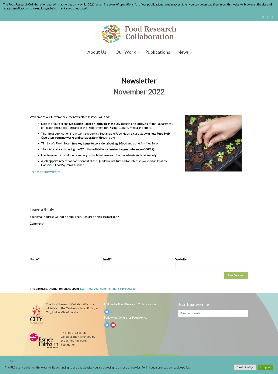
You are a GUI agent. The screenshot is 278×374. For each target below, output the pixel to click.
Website (180, 259)
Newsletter (139, 80)
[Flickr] (273, 17)
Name (35, 259)
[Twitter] (263, 17)
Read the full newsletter (45, 171)
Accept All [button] (265, 367)
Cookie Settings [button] (244, 367)
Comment (37, 223)
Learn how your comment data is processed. (108, 288)
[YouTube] (268, 17)
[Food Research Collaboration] (139, 33)
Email (107, 259)
